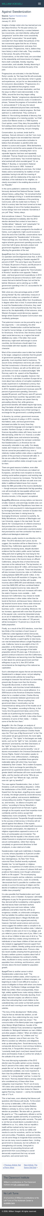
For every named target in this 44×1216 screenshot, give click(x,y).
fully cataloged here (21, 1184)
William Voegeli (12, 3)
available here (9, 1203)
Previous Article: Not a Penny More (12, 1166)
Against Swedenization (18, 15)
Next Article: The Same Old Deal (30, 1166)
